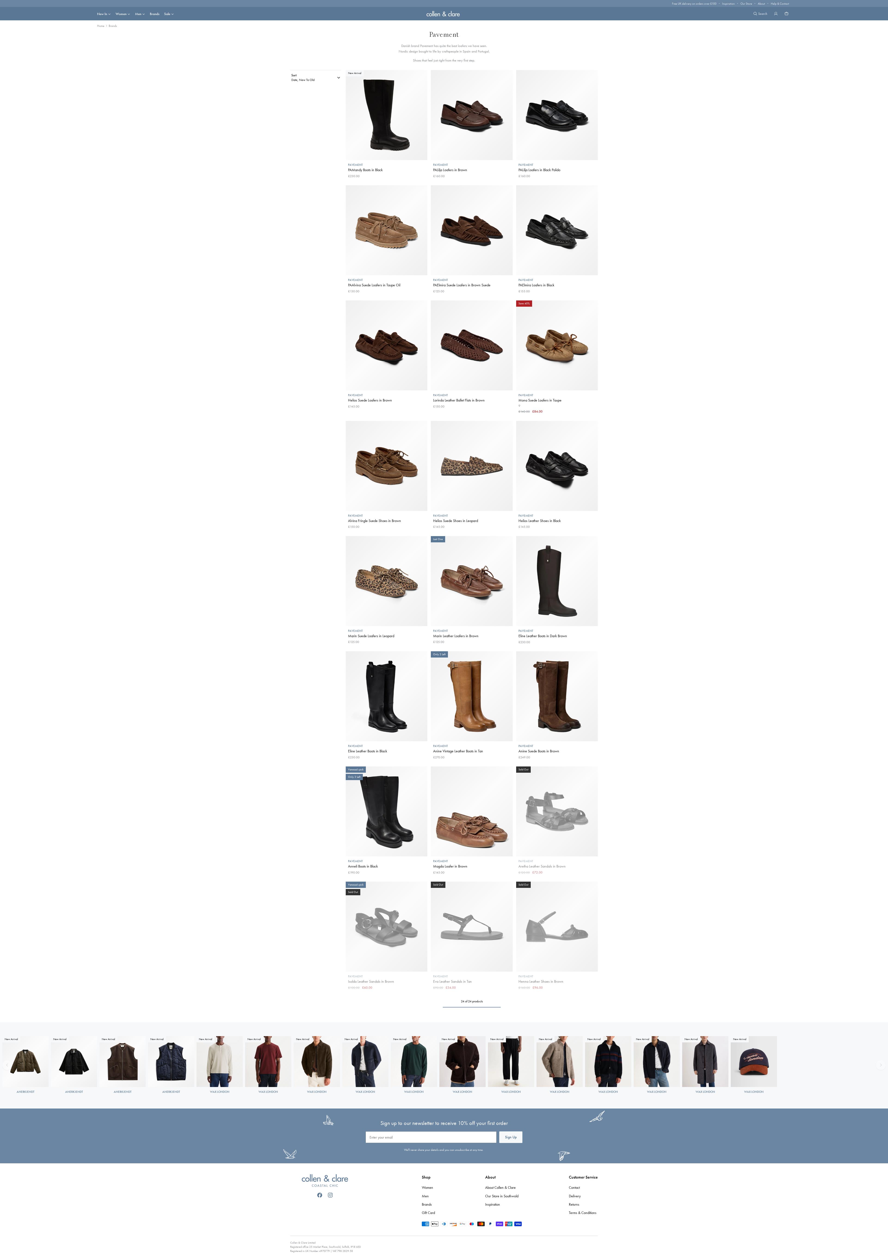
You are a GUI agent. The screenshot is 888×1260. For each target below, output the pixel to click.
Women (121, 14)
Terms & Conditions (582, 1212)
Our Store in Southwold (501, 1196)
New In (102, 14)
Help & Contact (780, 4)
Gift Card (428, 1212)
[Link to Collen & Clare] (325, 1181)
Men (138, 14)
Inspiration (728, 4)
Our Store (746, 4)
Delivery (575, 1196)
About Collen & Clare (500, 1187)
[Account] (775, 13)
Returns (574, 1204)
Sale (167, 14)
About (761, 4)
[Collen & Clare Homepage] (444, 13)
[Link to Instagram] (330, 1195)
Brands (154, 14)
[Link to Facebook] (319, 1195)
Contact (574, 1187)
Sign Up (511, 1137)
